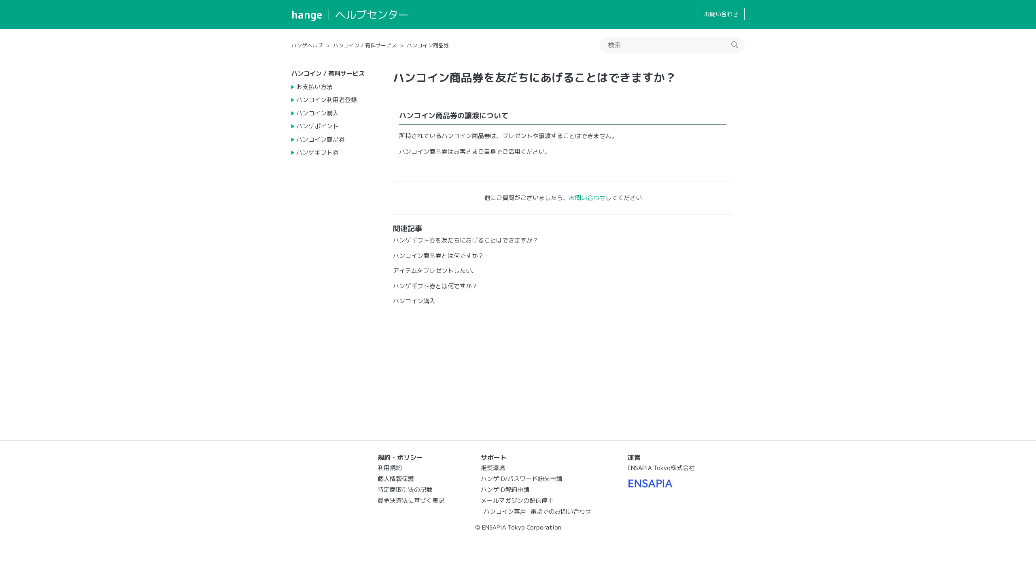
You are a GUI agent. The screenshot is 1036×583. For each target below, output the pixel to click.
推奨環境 (493, 468)
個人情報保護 (396, 478)
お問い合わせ (721, 14)
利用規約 (390, 468)
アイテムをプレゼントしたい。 (435, 270)
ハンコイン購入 (317, 113)
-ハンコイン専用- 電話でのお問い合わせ (536, 511)
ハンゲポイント (317, 126)
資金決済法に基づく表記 (411, 500)
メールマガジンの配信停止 (517, 500)
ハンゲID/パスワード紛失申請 (521, 478)
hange (307, 14)
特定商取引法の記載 (405, 489)
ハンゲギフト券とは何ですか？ (435, 286)
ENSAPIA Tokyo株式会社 (661, 468)
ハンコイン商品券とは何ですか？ (438, 255)
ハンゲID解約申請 (505, 489)
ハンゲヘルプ (307, 45)
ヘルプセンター (372, 14)
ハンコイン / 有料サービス (365, 45)
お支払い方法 (314, 87)
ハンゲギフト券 (317, 152)
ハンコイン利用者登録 (326, 100)
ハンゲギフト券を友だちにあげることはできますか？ (466, 240)
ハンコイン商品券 (428, 45)
